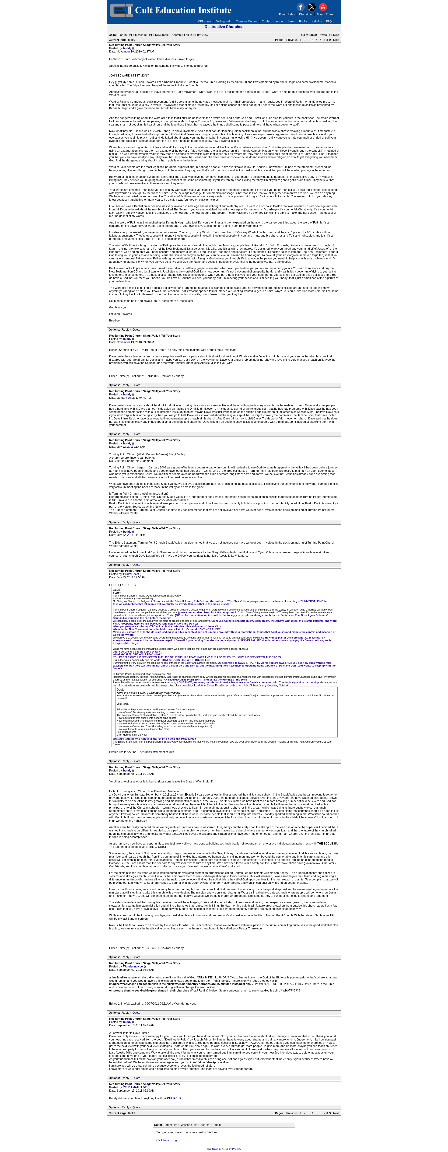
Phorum (236, 1149)
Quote (136, 329)
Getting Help (223, 21)
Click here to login (167, 1140)
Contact (267, 21)
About (280, 21)
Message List (143, 35)
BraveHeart (131, 574)
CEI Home (204, 21)
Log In (188, 35)
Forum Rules (325, 14)
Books (303, 21)
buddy (127, 48)
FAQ (329, 21)
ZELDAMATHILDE (135, 1087)
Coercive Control (246, 21)
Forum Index (287, 14)
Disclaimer (306, 14)
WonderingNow (133, 966)
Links (291, 21)
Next (336, 35)
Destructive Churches (224, 27)
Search (176, 35)
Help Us (317, 21)
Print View (201, 35)
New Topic (161, 35)
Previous (324, 35)
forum (215, 1149)
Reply (125, 329)
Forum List (125, 35)
